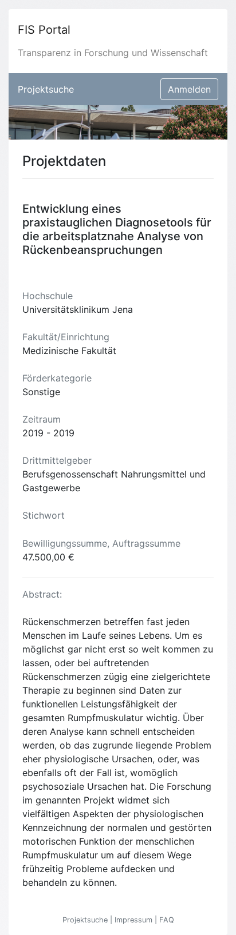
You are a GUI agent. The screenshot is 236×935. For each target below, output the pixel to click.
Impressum (135, 920)
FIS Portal (44, 30)
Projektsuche (46, 89)
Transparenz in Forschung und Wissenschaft (113, 52)
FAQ (166, 920)
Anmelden (189, 89)
